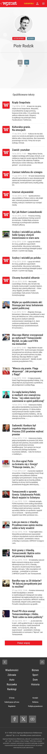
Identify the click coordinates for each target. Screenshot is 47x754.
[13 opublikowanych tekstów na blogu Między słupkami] (26, 62)
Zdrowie (12, 674)
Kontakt (35, 698)
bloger (31, 38)
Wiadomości (11, 670)
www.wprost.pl (18, 747)
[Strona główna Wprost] (9, 3)
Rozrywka (12, 684)
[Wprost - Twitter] (23, 719)
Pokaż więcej (23, 643)
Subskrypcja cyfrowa (11, 702)
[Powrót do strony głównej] (4, 662)
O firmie (11, 698)
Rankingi (11, 689)
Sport (35, 674)
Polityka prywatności (35, 706)
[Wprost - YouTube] (32, 719)
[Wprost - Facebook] (14, 719)
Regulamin (11, 706)
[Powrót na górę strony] (42, 662)
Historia (35, 684)
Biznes (35, 670)
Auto (11, 679)
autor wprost (18, 38)
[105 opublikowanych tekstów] (20, 62)
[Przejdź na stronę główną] (1, 3)
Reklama (35, 702)
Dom (35, 679)
